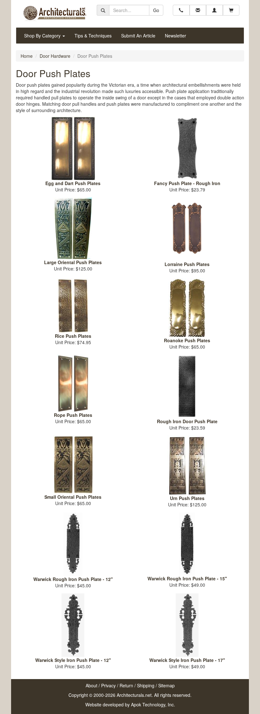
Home (27, 56)
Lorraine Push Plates (187, 264)
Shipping (145, 685)
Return (126, 685)
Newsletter (175, 35)
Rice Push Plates (73, 336)
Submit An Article (138, 35)
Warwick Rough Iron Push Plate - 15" (187, 578)
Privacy (108, 685)
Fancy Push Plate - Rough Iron (187, 183)
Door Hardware (55, 56)
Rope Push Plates (73, 415)
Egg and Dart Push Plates (73, 183)
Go (156, 10)
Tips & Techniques (93, 35)
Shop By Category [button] (43, 35)
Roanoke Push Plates (187, 340)
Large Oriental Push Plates (73, 262)
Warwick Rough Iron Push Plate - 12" (73, 579)
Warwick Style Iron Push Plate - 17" (187, 660)
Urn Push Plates (187, 498)
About (91, 685)
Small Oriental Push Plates (72, 497)
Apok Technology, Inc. (153, 704)
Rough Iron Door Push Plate (187, 421)
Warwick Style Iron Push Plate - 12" (73, 660)
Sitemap (166, 685)
